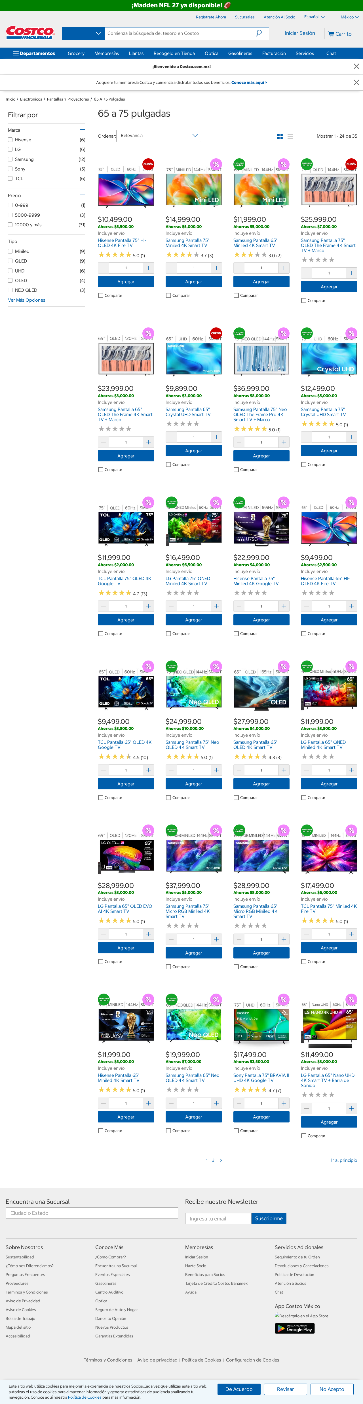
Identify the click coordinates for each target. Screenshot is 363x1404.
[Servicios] (315, 53)
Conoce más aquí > (249, 82)
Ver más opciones (26, 300)
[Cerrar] (356, 66)
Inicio (10, 99)
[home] (30, 32)
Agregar (125, 281)
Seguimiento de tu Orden (297, 1257)
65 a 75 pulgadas (109, 99)
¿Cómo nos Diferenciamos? (30, 1265)
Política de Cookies (85, 1397)
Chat (331, 53)
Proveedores (17, 1283)
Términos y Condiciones (27, 1292)
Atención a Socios (290, 1283)
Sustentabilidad (20, 1257)
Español (312, 16)
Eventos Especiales (112, 1274)
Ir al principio (344, 1160)
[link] (126, 211)
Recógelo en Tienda (174, 53)
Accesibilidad (18, 1336)
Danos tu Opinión (110, 1318)
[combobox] (83, 33)
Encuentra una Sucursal (38, 1201)
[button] (262, 33)
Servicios (305, 53)
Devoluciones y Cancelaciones (302, 1265)
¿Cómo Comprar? (110, 1257)
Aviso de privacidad (157, 1360)
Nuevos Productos (111, 1327)
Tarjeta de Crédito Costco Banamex (216, 1283)
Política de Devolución (294, 1274)
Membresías (106, 53)
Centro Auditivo (109, 1292)
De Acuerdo (239, 1389)
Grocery (76, 53)
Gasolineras (240, 53)
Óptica (211, 53)
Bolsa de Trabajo (20, 1318)
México (347, 17)
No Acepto (332, 1389)
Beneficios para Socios (205, 1274)
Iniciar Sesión (300, 33)
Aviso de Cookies (21, 1309)
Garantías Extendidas (114, 1336)
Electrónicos (31, 99)
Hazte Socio (195, 1265)
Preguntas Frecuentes (25, 1274)
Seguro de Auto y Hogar (116, 1309)
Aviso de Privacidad (23, 1300)
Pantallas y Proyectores (68, 99)
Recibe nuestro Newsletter (221, 1201)
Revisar (285, 1389)
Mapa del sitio (18, 1327)
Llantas (136, 53)
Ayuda (191, 1292)
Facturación (274, 53)
